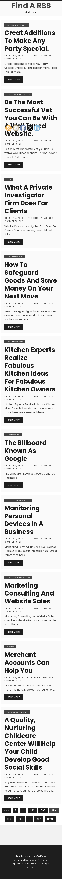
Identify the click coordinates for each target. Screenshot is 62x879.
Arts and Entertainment (16, 25)
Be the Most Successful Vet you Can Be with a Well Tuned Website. (30, 118)
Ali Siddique (43, 860)
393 (43, 810)
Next (50, 819)
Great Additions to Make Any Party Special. (29, 40)
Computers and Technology (18, 94)
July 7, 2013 (16, 55)
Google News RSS (42, 55)
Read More (14, 79)
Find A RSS (31, 5)
